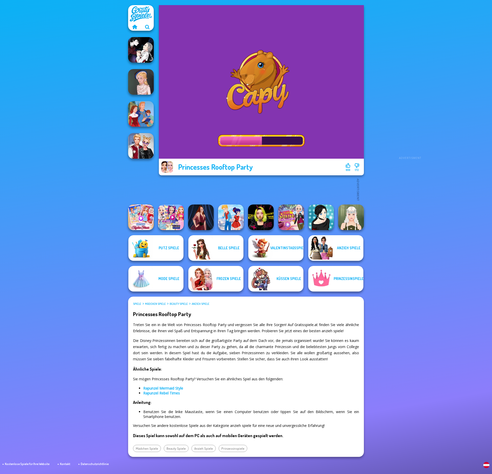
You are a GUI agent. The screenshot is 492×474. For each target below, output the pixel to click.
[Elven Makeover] (351, 217)
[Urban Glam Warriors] (261, 217)
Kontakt (65, 464)
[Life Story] (141, 114)
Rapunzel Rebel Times (161, 393)
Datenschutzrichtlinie (95, 464)
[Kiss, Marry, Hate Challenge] (141, 146)
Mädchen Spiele (155, 304)
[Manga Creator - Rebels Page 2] (321, 217)
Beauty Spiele (179, 304)
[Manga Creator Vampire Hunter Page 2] (141, 50)
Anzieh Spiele (200, 304)
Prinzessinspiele (232, 448)
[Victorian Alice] (141, 82)
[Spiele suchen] (147, 27)
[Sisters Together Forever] (141, 217)
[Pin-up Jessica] (201, 217)
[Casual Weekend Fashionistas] (291, 217)
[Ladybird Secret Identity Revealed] (231, 217)
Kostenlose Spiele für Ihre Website (27, 464)
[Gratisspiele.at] (134, 27)
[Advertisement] (410, 82)
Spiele (137, 304)
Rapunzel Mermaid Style (163, 388)
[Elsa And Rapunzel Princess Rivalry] (171, 217)
